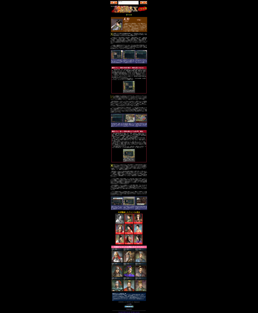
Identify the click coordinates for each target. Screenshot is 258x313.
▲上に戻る (129, 304)
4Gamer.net (129, 309)
